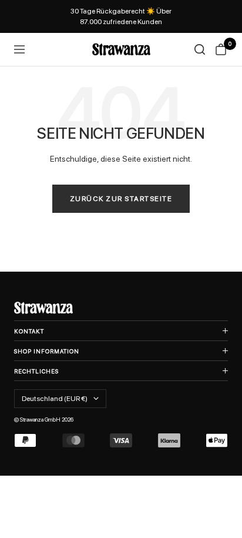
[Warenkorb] (221, 49)
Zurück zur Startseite (121, 199)
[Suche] (199, 49)
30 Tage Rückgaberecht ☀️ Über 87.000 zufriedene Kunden (121, 16)
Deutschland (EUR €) (55, 399)
